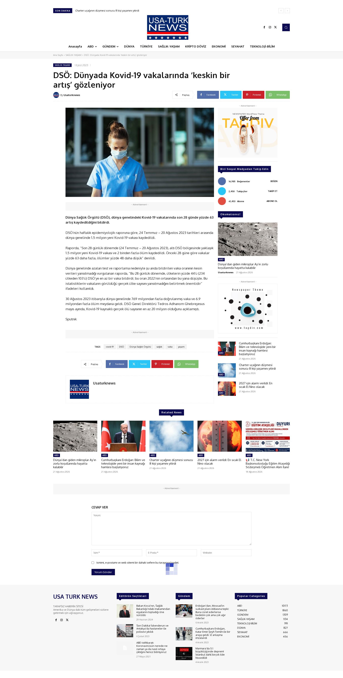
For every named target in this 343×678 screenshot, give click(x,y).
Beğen (274, 181)
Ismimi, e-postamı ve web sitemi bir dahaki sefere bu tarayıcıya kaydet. (137, 562)
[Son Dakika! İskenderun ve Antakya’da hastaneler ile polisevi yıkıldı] (125, 630)
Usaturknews (72, 95)
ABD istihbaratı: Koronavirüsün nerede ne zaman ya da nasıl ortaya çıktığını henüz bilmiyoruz (152, 647)
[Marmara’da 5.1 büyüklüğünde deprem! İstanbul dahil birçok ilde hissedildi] (184, 653)
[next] (287, 10)
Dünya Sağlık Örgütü (140, 346)
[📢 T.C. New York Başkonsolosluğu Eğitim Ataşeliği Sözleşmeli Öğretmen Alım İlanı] (268, 436)
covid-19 (110, 346)
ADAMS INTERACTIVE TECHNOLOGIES (134, 674)
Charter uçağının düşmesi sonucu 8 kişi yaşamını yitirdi (257, 366)
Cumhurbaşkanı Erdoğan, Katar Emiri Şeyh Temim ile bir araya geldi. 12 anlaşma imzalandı (213, 633)
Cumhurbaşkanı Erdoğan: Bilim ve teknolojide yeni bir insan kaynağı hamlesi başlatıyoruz (257, 348)
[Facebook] (264, 27)
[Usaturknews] (56, 95)
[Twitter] (275, 27)
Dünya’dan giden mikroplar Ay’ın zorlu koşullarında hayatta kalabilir (243, 266)
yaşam (181, 346)
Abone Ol (272, 201)
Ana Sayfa (58, 55)
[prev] (280, 10)
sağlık (159, 346)
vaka (170, 346)
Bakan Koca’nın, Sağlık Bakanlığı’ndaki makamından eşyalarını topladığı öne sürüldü (153, 610)
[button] (286, 27)
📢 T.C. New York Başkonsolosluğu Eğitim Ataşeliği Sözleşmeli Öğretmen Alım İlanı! (268, 463)
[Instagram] (270, 27)
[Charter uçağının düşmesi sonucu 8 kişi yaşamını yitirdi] (227, 370)
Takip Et (272, 191)
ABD (221, 259)
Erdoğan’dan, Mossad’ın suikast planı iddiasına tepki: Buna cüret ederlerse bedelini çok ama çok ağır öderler (212, 612)
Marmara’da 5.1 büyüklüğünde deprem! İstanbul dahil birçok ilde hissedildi (210, 653)
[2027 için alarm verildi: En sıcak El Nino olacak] (227, 389)
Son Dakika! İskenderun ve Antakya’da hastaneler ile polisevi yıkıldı (152, 628)
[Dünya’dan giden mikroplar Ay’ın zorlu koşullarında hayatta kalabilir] (247, 239)
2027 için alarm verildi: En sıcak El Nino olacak (102, 10)
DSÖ (121, 346)
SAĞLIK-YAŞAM (73, 55)
